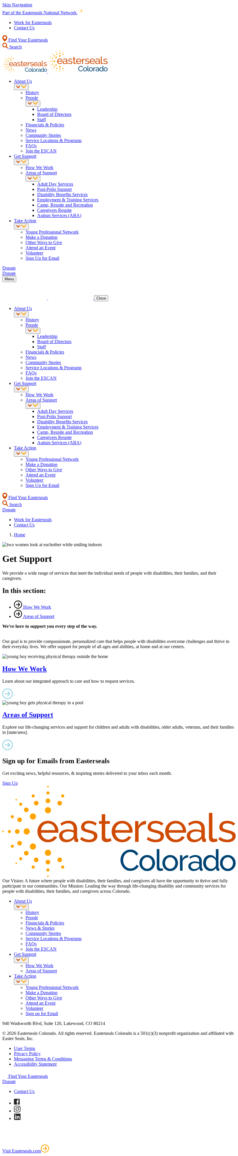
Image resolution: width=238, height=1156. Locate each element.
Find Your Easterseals (27, 39)
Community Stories (43, 135)
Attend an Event (40, 247)
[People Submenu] (33, 104)
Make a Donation (41, 237)
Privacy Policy (27, 1053)
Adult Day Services (55, 184)
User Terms (24, 1048)
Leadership (47, 109)
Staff (41, 119)
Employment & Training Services (67, 199)
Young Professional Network (52, 232)
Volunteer (34, 252)
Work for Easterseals (33, 22)
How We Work (39, 167)
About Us (23, 81)
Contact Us (24, 27)
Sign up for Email (42, 1013)
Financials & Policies (45, 124)
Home (19, 534)
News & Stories (40, 928)
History (32, 92)
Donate (9, 1081)
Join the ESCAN (41, 150)
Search (15, 46)
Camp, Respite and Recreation (65, 204)
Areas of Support (41, 172)
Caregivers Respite (54, 210)
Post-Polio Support (54, 189)
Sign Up (10, 783)
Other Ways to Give (44, 242)
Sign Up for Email (42, 258)
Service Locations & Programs (54, 140)
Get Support (25, 156)
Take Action (25, 220)
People (32, 97)
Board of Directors (54, 114)
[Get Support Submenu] (21, 162)
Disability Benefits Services (62, 194)
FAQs (31, 145)
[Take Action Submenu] (21, 226)
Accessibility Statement (35, 1064)
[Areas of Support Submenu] (33, 178)
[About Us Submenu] (21, 87)
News (31, 130)
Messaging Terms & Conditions (43, 1058)
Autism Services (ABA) (59, 215)
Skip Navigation (17, 4)
